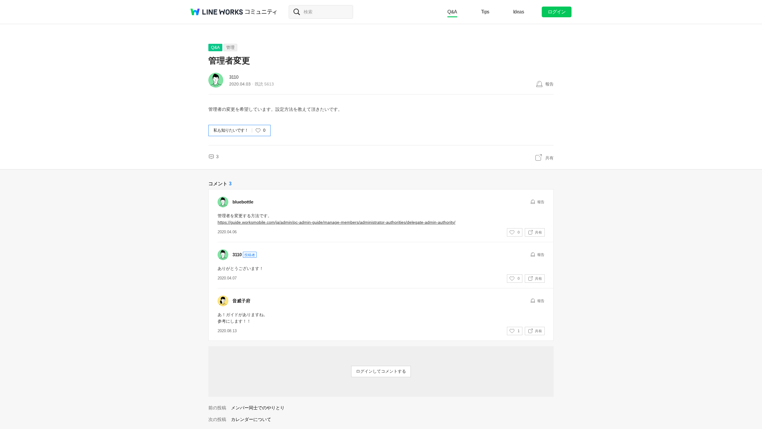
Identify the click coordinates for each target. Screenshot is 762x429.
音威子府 (241, 300)
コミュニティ (261, 12)
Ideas (518, 11)
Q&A (452, 11)
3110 (233, 77)
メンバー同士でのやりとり (258, 407)
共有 (549, 158)
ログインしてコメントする (381, 371)
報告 (549, 84)
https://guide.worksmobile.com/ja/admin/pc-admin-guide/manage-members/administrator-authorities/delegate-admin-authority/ (336, 222)
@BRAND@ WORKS (216, 12)
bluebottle (242, 201)
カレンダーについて (251, 419)
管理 (230, 47)
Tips (485, 11)
